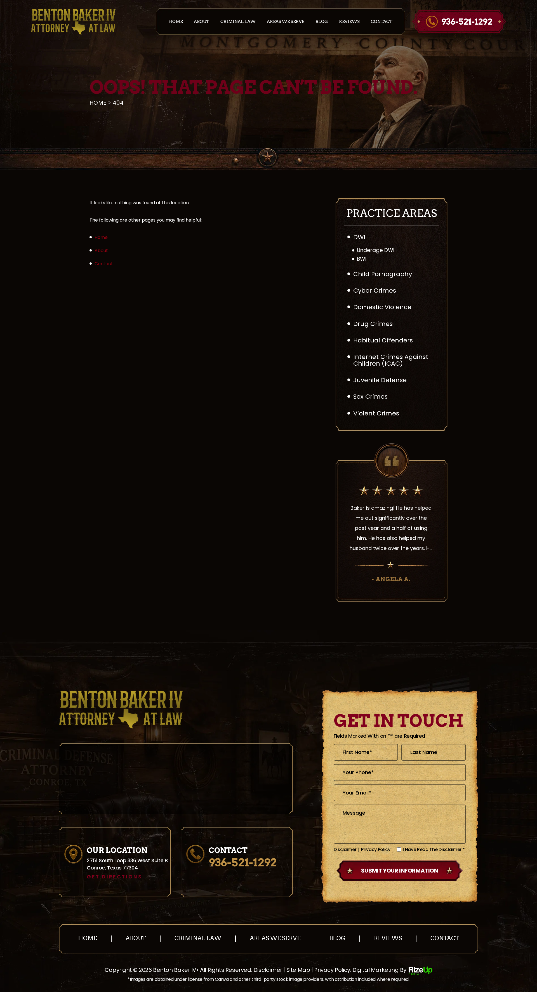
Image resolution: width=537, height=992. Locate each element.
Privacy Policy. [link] (332, 970)
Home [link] (101, 237)
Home (175, 22)
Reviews (349, 22)
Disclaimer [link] (267, 970)
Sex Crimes (370, 396)
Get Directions (114, 876)
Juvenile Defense (380, 380)
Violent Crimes (376, 413)
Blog (321, 22)
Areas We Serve (285, 22)
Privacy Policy (375, 849)
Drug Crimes (373, 323)
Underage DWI (375, 250)
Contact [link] (104, 263)
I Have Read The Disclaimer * (434, 849)
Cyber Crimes (374, 290)
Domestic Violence (382, 307)
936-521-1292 (466, 22)
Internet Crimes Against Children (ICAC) (390, 360)
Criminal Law (238, 22)
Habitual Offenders (383, 340)
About (201, 22)
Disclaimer (345, 849)
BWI (361, 259)
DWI (359, 237)
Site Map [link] (298, 970)
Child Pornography (382, 274)
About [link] (101, 250)
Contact (381, 22)
